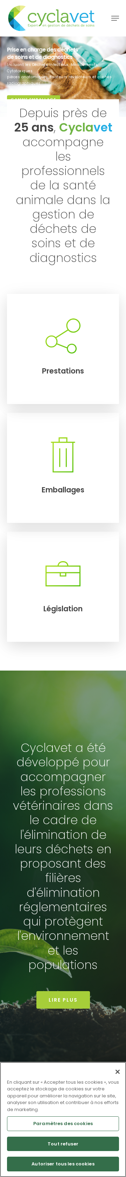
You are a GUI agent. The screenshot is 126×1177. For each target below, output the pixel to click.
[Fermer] (117, 1072)
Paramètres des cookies (63, 1123)
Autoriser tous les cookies (62, 1164)
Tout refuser (63, 1144)
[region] (63, 1119)
